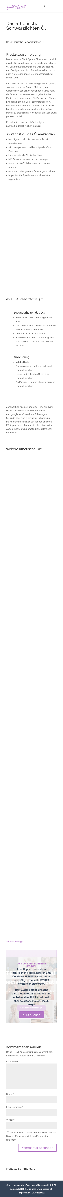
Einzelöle (31, 497)
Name (10, 1094)
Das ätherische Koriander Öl (31, 572)
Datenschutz (38, 1192)
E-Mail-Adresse (14, 1107)
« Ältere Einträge (14, 941)
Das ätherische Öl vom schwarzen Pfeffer (31, 897)
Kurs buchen (31, 1015)
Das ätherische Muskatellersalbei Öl (31, 494)
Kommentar (12, 1061)
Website (10, 1120)
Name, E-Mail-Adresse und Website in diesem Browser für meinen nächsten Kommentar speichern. (31, 1136)
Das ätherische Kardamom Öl (31, 651)
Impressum (24, 1192)
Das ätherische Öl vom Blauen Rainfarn (31, 816)
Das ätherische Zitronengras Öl (31, 733)
